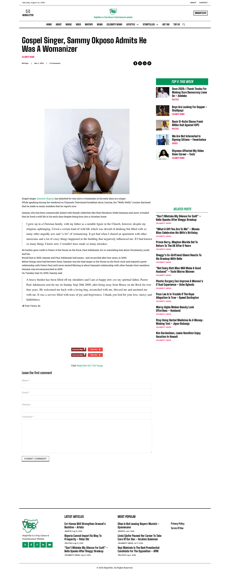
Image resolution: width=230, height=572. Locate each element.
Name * (26, 380)
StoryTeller (149, 24)
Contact (203, 3)
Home (49, 24)
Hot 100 (165, 24)
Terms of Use (177, 528)
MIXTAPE (89, 24)
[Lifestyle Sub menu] (137, 24)
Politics (175, 99)
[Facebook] (135, 63)
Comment (28, 416)
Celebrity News (114, 24)
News (100, 24)
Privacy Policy (177, 523)
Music (69, 24)
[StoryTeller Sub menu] (157, 24)
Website (26, 404)
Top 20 (176, 24)
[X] (140, 63)
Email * (26, 392)
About (193, 3)
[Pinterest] (149, 63)
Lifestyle (130, 24)
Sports (175, 143)
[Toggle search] (184, 24)
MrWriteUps (200, 13)
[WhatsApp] (145, 63)
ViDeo (78, 24)
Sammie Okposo (45, 198)
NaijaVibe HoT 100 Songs (90, 365)
